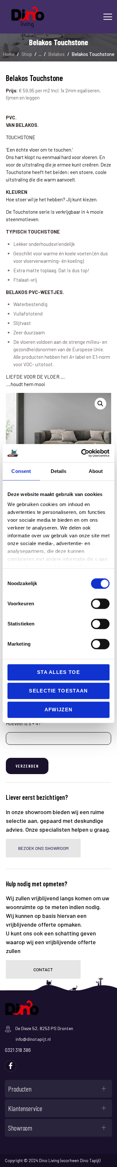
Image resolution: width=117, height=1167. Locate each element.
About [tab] (96, 471)
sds (10, 1066)
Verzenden (27, 766)
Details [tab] (59, 471)
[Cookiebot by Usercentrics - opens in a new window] (83, 453)
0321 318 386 (18, 1050)
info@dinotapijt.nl (33, 1039)
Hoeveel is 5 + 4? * (25, 723)
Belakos (56, 54)
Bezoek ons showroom (43, 848)
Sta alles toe (58, 672)
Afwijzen (59, 709)
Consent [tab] (21, 471)
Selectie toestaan (58, 690)
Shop (26, 54)
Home (9, 54)
